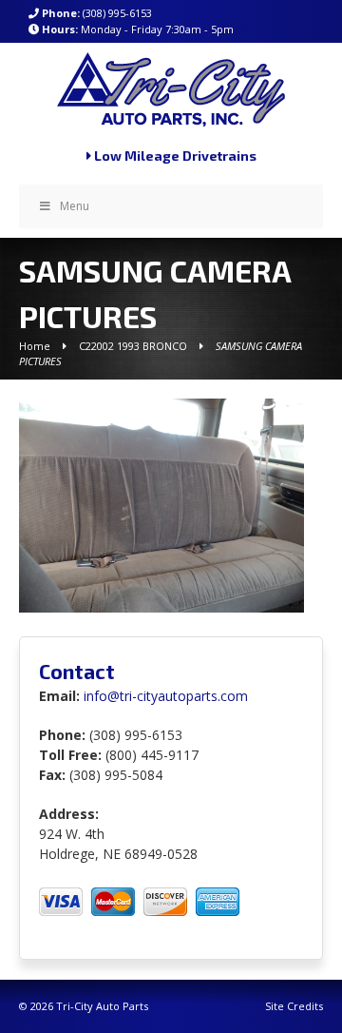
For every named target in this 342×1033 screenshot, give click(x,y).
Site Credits (294, 1006)
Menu (74, 206)
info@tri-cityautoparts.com (166, 696)
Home (34, 346)
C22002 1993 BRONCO (133, 346)
